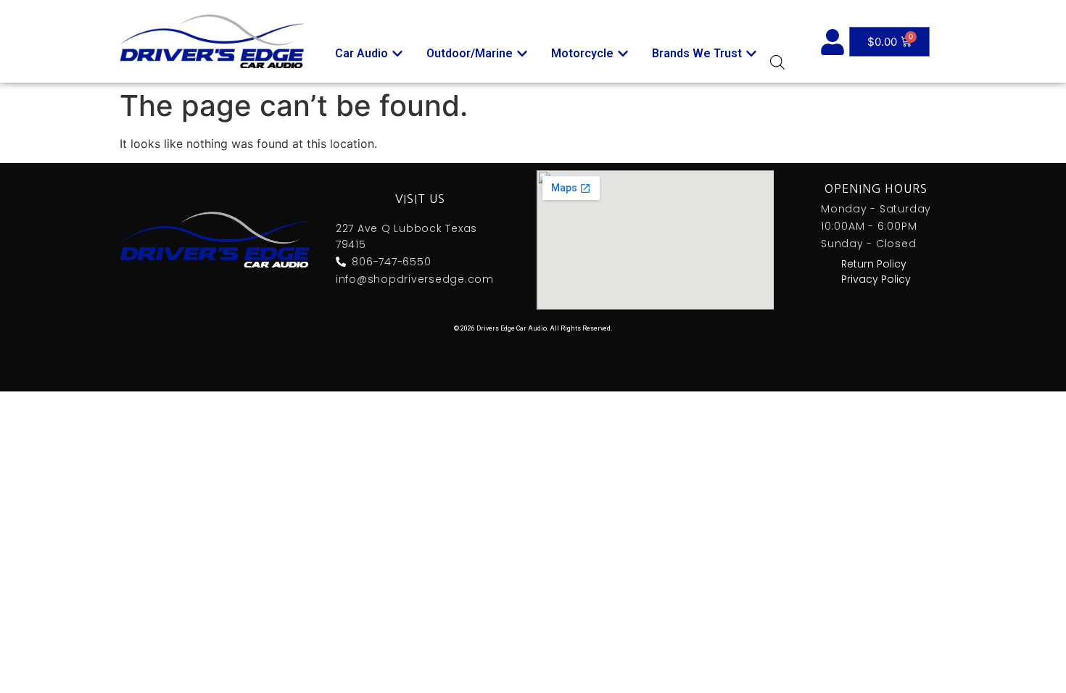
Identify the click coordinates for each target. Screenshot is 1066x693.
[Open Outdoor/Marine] (522, 53)
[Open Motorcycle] (623, 53)
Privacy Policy (876, 279)
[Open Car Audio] (397, 53)
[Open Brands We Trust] (751, 53)
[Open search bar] (777, 62)
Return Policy (873, 264)
